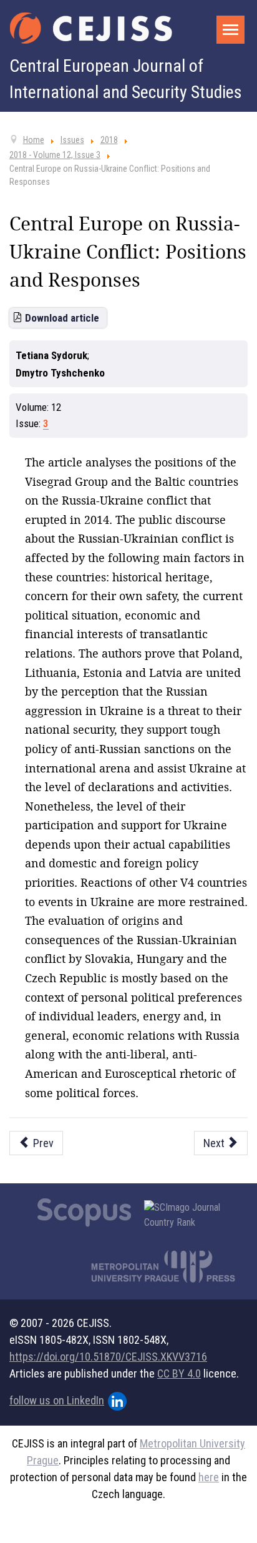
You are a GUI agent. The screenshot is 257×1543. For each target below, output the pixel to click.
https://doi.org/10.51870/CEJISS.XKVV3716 (108, 1356)
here (208, 1477)
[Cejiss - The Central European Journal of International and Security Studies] (91, 28)
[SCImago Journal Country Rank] (189, 1215)
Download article (62, 318)
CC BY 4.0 (179, 1373)
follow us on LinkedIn (56, 1400)
